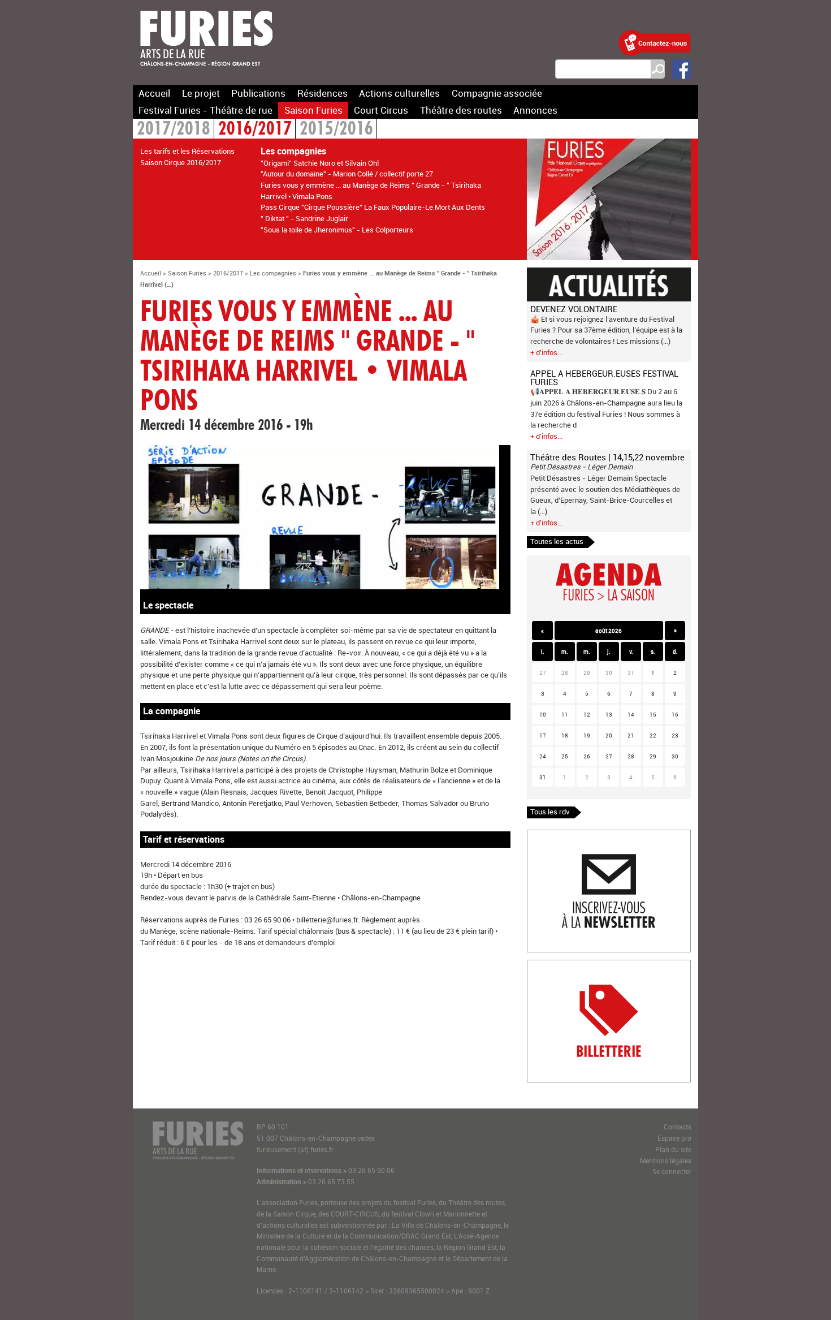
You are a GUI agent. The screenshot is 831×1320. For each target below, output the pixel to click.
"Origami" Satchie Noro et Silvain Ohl (320, 163)
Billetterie (542, 965)
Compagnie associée (497, 93)
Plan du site (673, 1149)
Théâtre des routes (461, 110)
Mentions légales (665, 1161)
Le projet (201, 93)
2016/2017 (255, 129)
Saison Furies (313, 110)
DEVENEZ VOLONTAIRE (573, 308)
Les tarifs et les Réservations (187, 151)
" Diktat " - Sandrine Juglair (304, 218)
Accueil (154, 93)
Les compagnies (273, 273)
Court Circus (381, 110)
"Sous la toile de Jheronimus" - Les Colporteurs (337, 230)
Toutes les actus (556, 541)
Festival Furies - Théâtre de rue (205, 110)
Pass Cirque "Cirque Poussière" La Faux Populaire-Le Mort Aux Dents (373, 207)
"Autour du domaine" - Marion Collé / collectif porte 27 (347, 174)
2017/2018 (173, 129)
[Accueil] (206, 73)
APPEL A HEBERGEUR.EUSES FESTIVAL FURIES (604, 377)
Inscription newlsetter (562, 835)
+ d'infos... (546, 352)
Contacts (677, 1127)
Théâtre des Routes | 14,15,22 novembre (607, 457)
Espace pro (674, 1138)
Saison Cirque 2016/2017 (180, 162)
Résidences (322, 93)
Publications (258, 93)
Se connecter (671, 1171)
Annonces (535, 110)
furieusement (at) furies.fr (295, 1149)
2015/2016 (336, 129)
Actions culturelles (399, 93)
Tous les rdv (550, 811)
